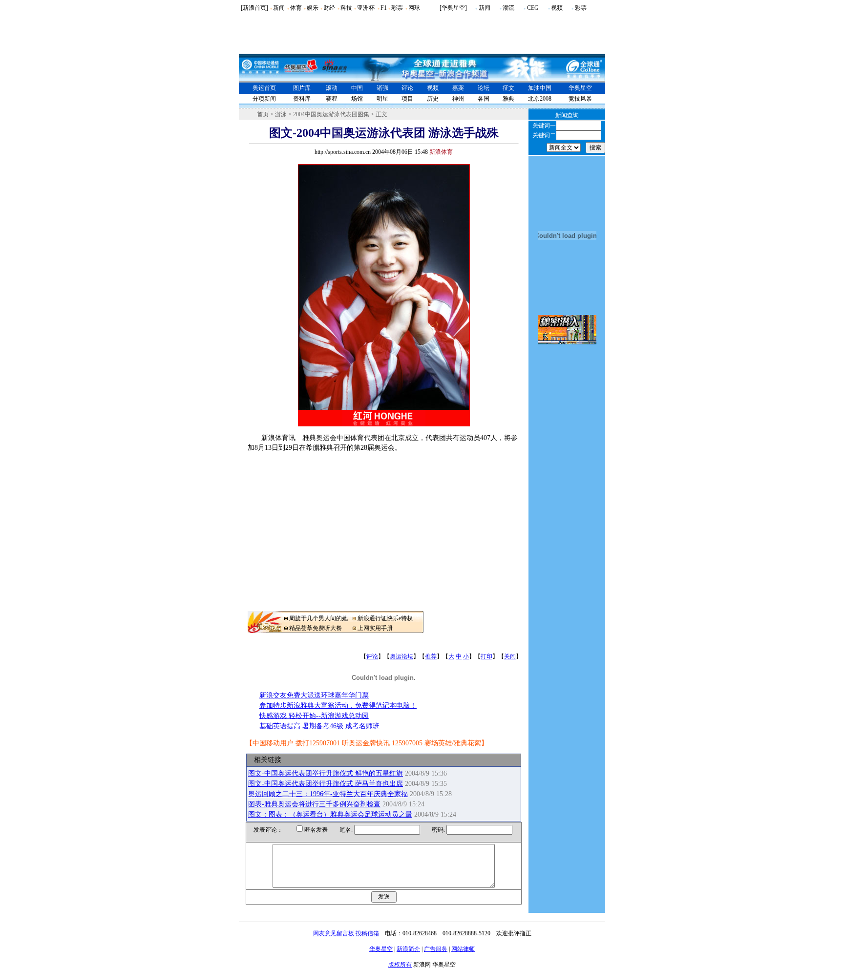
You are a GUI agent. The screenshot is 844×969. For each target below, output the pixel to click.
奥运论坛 (401, 656)
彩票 (397, 7)
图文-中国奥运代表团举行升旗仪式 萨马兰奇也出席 (325, 783)
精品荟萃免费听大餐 (315, 628)
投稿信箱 (367, 933)
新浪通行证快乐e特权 (385, 618)
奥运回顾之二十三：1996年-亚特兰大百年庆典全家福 (328, 794)
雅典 (508, 98)
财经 (329, 7)
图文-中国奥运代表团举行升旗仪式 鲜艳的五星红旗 (325, 773)
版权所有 (400, 964)
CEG (533, 7)
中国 (357, 87)
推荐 (431, 656)
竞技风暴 (580, 98)
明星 (382, 98)
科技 (346, 7)
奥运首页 (264, 87)
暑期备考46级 (322, 726)
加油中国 (539, 87)
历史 (433, 98)
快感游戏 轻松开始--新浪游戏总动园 (314, 715)
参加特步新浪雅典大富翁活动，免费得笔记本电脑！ (338, 705)
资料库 (302, 98)
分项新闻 (264, 98)
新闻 (279, 7)
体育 (296, 7)
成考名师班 (362, 726)
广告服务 (435, 949)
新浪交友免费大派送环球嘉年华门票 (314, 695)
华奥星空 (580, 87)
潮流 (508, 7)
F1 (383, 7)
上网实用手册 (375, 628)
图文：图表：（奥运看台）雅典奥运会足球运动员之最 (330, 814)
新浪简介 (408, 949)
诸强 (382, 87)
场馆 (357, 98)
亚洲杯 (366, 7)
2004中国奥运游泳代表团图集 (331, 114)
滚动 (332, 87)
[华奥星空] (453, 7)
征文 (508, 87)
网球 (414, 7)
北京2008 (539, 98)
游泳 (281, 114)
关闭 (510, 656)
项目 (407, 98)
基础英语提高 (279, 726)
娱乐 (312, 7)
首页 (263, 114)
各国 (483, 98)
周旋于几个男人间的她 (318, 618)
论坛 (483, 87)
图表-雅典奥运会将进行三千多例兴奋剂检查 (314, 804)
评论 (407, 87)
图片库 (302, 87)
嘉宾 (458, 87)
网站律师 (463, 949)
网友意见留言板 (333, 933)
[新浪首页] (254, 7)
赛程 (332, 98)
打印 (486, 656)
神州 (458, 98)
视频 (557, 7)
